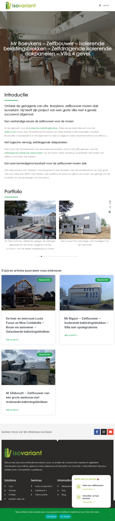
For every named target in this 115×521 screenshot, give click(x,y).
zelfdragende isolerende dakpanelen (23, 152)
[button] (8, 227)
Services (36, 480)
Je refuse (65, 516)
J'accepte (51, 516)
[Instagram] (104, 432)
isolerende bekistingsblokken (43, 128)
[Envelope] (111, 432)
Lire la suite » (12, 340)
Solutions (10, 480)
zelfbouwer (10, 131)
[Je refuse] (111, 514)
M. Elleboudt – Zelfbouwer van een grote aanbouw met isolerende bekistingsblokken (27, 397)
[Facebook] (97, 432)
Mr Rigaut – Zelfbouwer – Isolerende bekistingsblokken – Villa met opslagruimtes (86, 323)
